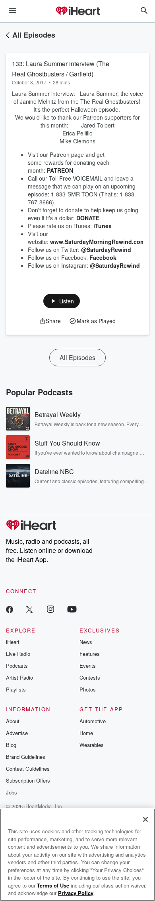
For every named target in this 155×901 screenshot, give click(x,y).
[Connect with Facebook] (9, 609)
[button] (61, 301)
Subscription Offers (28, 780)
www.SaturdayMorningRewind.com (97, 242)
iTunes (102, 226)
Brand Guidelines (25, 756)
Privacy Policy (75, 893)
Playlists (16, 689)
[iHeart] (77, 11)
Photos (87, 689)
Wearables (91, 745)
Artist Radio (19, 677)
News (85, 642)
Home (86, 733)
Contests (89, 677)
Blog (11, 745)
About (12, 721)
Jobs (11, 792)
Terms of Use (53, 885)
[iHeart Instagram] (50, 609)
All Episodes (33, 35)
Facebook (102, 257)
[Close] (145, 819)
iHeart (12, 642)
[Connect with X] (29, 609)
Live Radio (18, 653)
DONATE (87, 218)
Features (89, 653)
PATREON (60, 170)
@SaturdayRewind (106, 249)
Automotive (92, 721)
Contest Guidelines (28, 768)
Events (87, 665)
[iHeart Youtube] (72, 609)
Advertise (17, 733)
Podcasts (17, 665)
